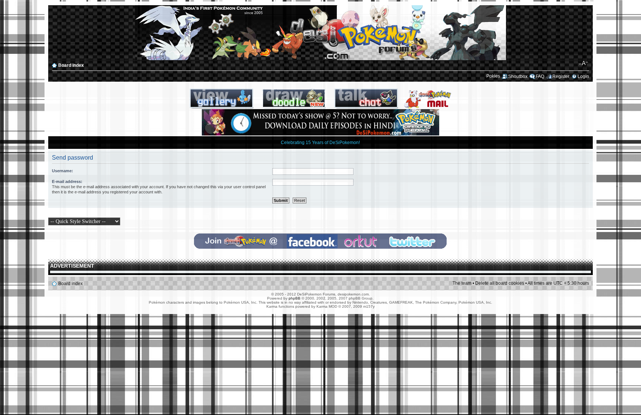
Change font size (583, 63)
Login (583, 76)
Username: (62, 171)
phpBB (294, 298)
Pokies (493, 76)
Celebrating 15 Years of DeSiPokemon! (320, 142)
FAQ (540, 76)
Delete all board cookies (499, 283)
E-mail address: (67, 181)
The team (462, 283)
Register (560, 76)
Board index (71, 65)
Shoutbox (517, 76)
